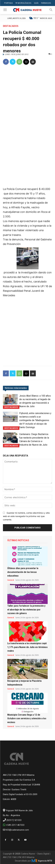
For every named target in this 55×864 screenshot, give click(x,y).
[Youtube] (25, 839)
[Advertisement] (27, 96)
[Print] (33, 62)
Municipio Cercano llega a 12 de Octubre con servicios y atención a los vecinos (26, 718)
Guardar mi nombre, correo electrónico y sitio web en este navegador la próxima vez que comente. (26, 516)
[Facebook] (6, 62)
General (10, 580)
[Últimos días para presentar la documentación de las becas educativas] (27, 556)
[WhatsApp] (19, 62)
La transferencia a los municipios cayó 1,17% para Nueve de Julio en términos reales (27, 647)
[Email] (26, 62)
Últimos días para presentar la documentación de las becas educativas (22, 572)
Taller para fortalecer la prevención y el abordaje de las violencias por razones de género (26, 609)
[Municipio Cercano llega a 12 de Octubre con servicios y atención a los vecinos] (27, 703)
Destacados (10, 26)
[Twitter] (13, 62)
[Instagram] (12, 839)
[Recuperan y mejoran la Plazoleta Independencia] (27, 669)
